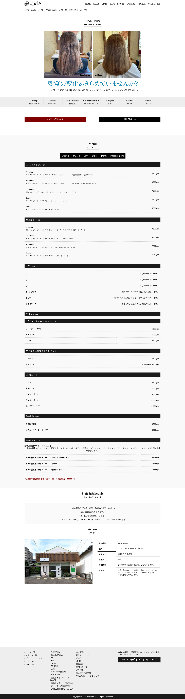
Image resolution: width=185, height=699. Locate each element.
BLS (52, 660)
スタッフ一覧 (31, 655)
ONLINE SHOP (154, 4)
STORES (120, 4)
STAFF (104, 4)
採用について (81, 667)
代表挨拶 (80, 664)
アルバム (80, 670)
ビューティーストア (34, 658)
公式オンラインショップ (139, 659)
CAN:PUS (55, 663)
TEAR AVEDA (57, 655)
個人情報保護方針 (83, 673)
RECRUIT (142, 4)
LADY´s (65, 156)
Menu (53, 101)
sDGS (78, 658)
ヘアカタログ (31, 661)
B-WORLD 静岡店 (58, 672)
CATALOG (131, 4)
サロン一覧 (30, 652)
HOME (88, 4)
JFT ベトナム (56, 675)
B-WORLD (55, 652)
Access (129, 101)
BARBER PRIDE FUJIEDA (62, 689)
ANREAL (54, 666)
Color (94, 156)
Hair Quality (72, 101)
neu (52, 658)
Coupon (110, 101)
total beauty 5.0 (33, 664)
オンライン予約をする (55, 119)
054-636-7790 (123, 543)
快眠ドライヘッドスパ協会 (62, 683)
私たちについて (82, 655)
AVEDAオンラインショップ (87, 676)
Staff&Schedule (91, 101)
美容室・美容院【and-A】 (34, 10)
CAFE (112, 4)
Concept (34, 101)
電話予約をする (130, 119)
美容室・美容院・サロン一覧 (56, 10)
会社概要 (80, 652)
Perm (104, 156)
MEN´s (76, 156)
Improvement (117, 156)
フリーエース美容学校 (60, 686)
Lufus (53, 669)
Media (148, 101)
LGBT (78, 661)
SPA (86, 156)
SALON (96, 4)
